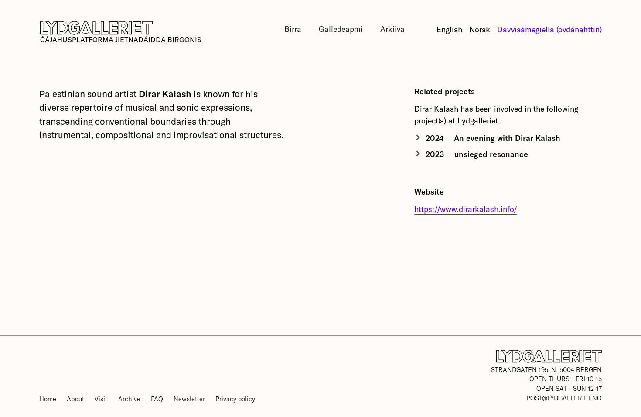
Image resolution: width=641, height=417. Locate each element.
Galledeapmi (341, 29)
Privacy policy (235, 399)
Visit (101, 399)
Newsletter (189, 399)
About (75, 399)
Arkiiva (392, 29)
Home (47, 399)
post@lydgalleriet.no (564, 398)
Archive (129, 399)
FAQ (157, 399)
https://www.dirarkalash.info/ (465, 209)
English (449, 29)
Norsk (479, 29)
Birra (292, 29)
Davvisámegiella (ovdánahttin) (549, 29)
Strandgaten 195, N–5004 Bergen (546, 369)
